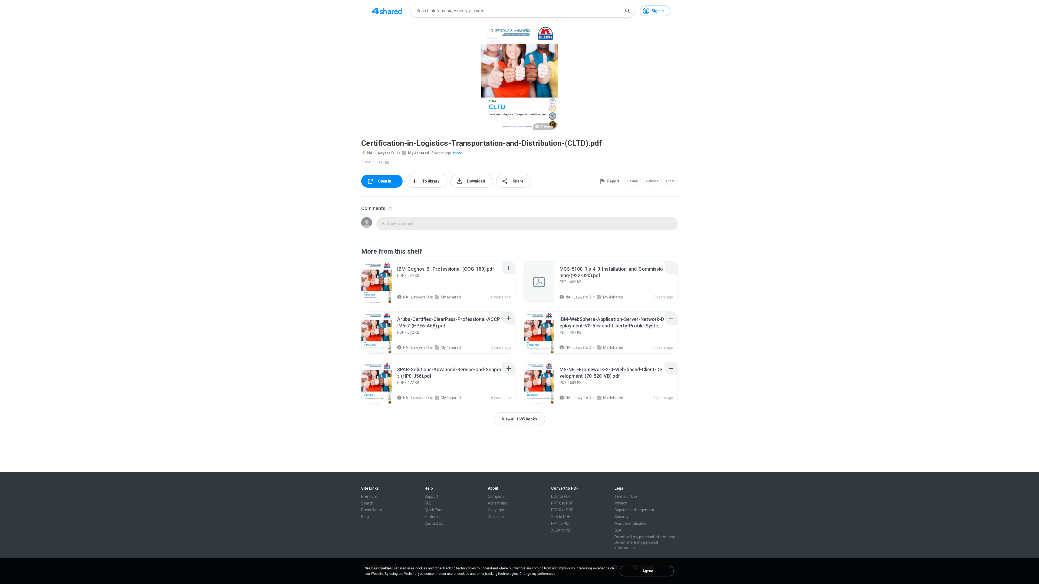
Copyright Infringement (634, 510)
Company (496, 496)
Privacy (620, 503)
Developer (496, 517)
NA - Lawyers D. (381, 153)
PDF (367, 163)
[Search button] (627, 10)
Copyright (496, 510)
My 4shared (418, 153)
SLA (618, 530)
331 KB (384, 163)
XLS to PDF (560, 517)
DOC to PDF (561, 496)
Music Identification (630, 523)
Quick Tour (434, 510)
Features (432, 517)
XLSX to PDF (561, 530)
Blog (365, 517)
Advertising (497, 503)
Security (621, 517)
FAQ (428, 503)
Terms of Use (625, 496)
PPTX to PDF (562, 503)
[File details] (382, 282)
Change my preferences (537, 574)
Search (367, 503)
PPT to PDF (560, 523)
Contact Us (434, 523)
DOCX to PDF (562, 510)
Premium (369, 496)
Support (431, 496)
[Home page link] (387, 10)
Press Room (371, 510)
